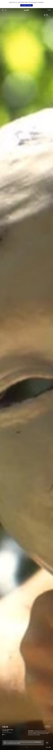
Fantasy (7, 732)
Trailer (48, 726)
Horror (10, 732)
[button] (2, 10)
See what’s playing (26, 5)
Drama (3, 732)
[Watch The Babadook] (47, 742)
